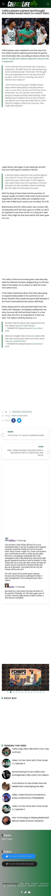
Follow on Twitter (20, 856)
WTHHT (27, 884)
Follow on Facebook (20, 864)
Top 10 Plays (44, 884)
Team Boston (42, 886)
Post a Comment (19, 415)
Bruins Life (32, 886)
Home (22, 884)
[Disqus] (25, 500)
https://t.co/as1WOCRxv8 (15, 341)
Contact (34, 884)
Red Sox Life (11, 886)
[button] (13, 420)
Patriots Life (22, 886)
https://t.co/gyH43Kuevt (24, 325)
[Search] (48, 4)
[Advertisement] (25, 136)
